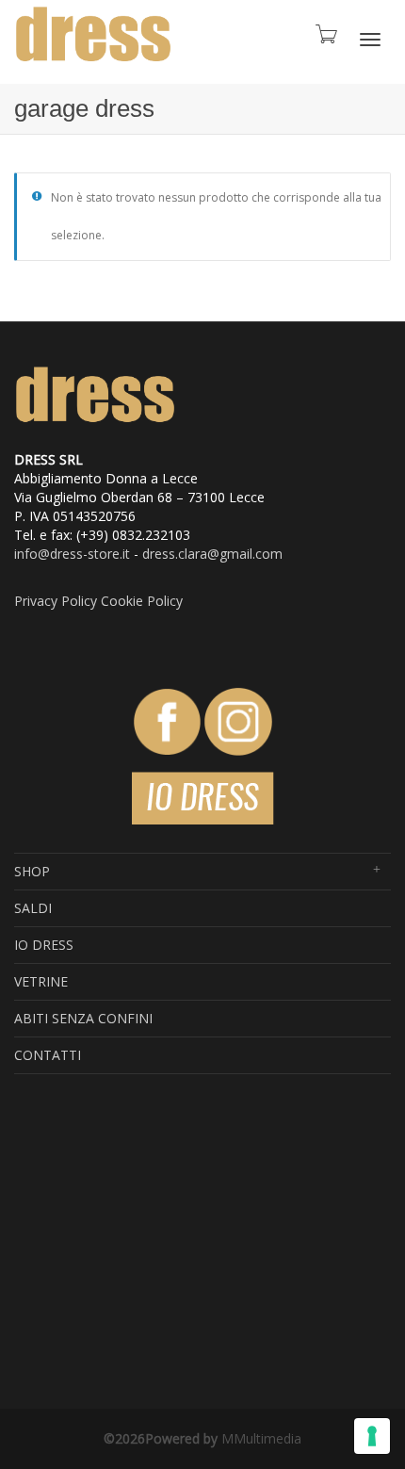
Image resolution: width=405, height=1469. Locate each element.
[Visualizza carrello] (321, 37)
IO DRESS (43, 945)
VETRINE (41, 981)
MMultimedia (261, 1438)
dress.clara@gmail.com (212, 554)
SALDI (33, 908)
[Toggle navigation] (370, 40)
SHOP (32, 871)
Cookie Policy (142, 601)
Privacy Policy (55, 601)
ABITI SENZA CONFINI (83, 1018)
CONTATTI (47, 1055)
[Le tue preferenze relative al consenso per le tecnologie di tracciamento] (372, 1436)
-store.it (106, 554)
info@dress (48, 554)
